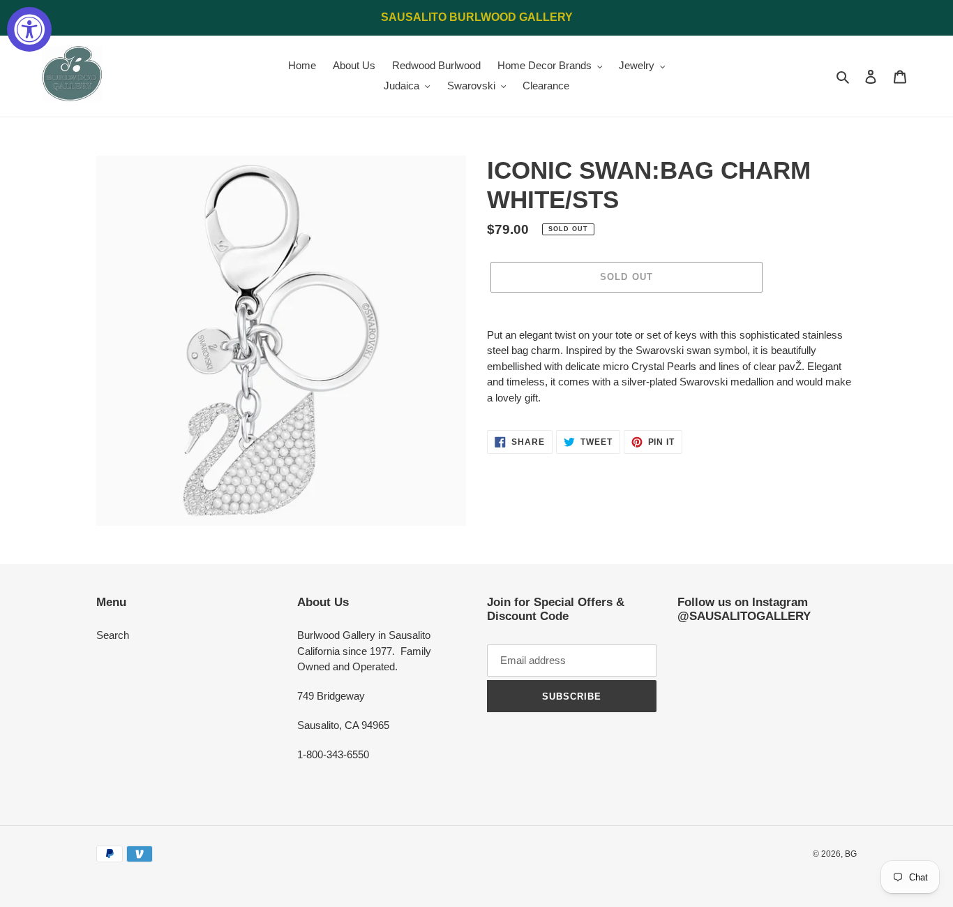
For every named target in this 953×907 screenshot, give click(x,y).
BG (851, 854)
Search (112, 635)
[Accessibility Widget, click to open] (29, 29)
